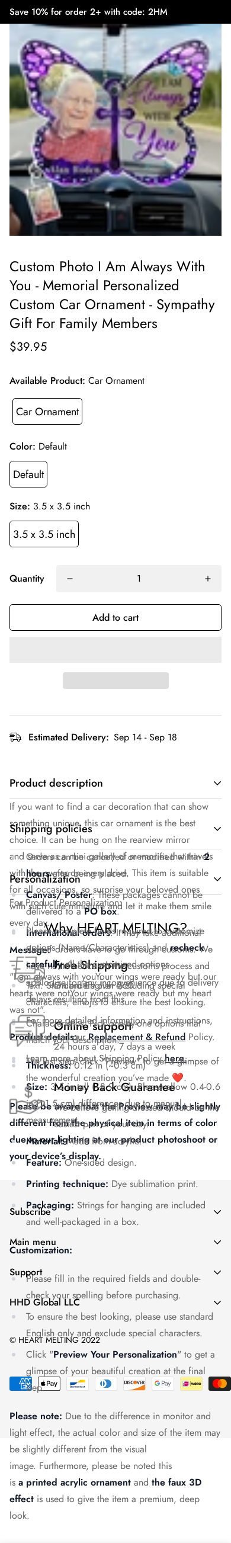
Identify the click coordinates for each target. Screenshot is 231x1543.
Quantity (26, 578)
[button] (115, 650)
